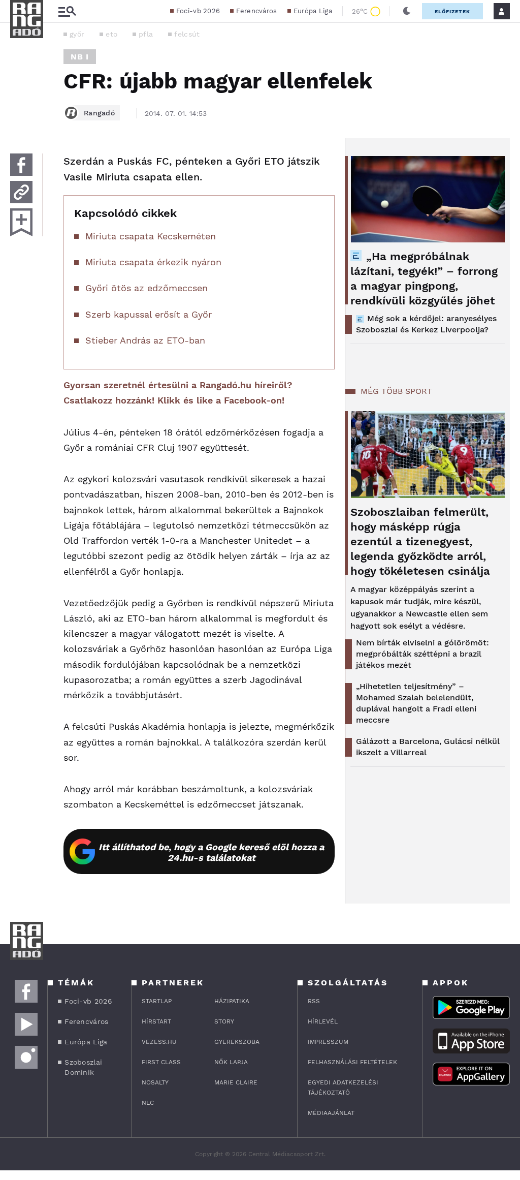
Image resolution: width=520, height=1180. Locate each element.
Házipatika (231, 1001)
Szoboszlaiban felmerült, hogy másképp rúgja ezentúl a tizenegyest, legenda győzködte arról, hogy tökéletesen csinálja (420, 541)
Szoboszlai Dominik (83, 1067)
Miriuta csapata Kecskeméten (150, 236)
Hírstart (156, 1021)
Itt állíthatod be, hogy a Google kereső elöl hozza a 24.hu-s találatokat (211, 852)
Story (224, 1021)
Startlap (157, 1001)
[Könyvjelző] (21, 222)
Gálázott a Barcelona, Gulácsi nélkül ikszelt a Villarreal (428, 746)
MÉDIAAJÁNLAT (331, 1112)
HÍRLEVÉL (323, 1021)
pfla (146, 34)
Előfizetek (452, 11)
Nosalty (155, 1082)
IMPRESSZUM (328, 1041)
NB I (80, 56)
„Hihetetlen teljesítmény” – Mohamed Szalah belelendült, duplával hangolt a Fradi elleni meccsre (416, 703)
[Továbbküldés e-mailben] (21, 192)
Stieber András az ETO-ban (145, 340)
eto (111, 34)
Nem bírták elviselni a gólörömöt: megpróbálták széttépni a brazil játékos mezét (422, 654)
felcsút (187, 34)
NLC (148, 1102)
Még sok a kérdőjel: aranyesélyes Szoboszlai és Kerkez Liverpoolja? (426, 324)
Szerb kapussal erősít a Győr (148, 314)
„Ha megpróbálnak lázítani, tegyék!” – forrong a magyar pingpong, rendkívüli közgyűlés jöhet (424, 278)
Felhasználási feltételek (352, 1062)
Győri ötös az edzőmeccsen (146, 288)
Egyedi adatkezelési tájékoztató (343, 1087)
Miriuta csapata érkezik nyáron (153, 262)
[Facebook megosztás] (21, 164)
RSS (314, 1001)
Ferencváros (256, 11)
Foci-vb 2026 (198, 11)
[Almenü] (67, 11)
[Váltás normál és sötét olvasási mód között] (407, 11)
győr (77, 34)
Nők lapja (231, 1062)
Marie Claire (235, 1082)
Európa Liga (313, 11)
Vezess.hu (159, 1041)
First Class (161, 1062)
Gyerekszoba (236, 1041)
